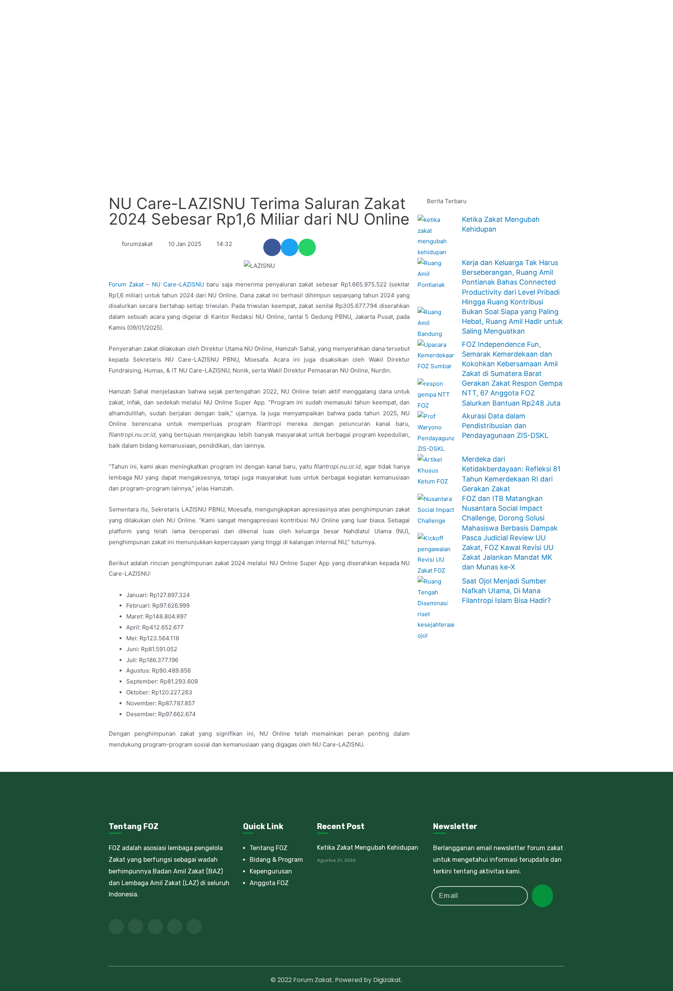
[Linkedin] (174, 926)
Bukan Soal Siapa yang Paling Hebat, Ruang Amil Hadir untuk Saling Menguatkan (512, 321)
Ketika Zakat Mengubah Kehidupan (367, 847)
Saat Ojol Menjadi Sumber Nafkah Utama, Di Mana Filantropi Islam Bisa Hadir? (506, 590)
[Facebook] (116, 926)
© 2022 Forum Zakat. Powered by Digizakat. (336, 979)
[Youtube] (155, 926)
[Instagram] (194, 926)
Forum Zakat (126, 284)
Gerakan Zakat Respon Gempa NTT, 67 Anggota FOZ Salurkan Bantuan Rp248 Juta (512, 393)
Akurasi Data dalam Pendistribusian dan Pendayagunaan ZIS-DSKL (505, 425)
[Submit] (542, 895)
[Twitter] (135, 926)
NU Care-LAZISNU (178, 284)
